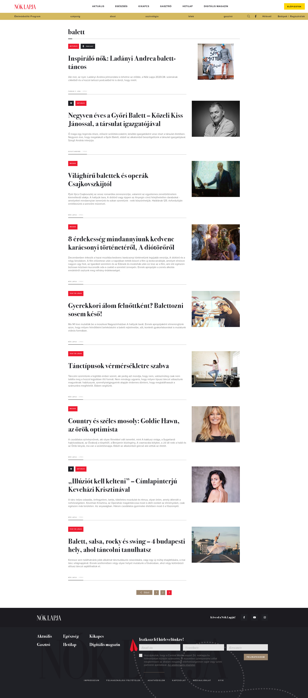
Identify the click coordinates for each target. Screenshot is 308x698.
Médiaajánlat (202, 680)
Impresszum (91, 680)
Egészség (121, 6)
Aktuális (98, 6)
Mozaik (73, 163)
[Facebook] (255, 16)
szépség (75, 16)
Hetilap (188, 6)
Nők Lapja (25, 6)
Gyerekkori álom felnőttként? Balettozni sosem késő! (125, 309)
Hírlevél (266, 16)
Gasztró (166, 6)
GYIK (221, 680)
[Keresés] (248, 16)
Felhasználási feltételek (123, 680)
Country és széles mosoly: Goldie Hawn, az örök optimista (124, 424)
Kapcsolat (179, 680)
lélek (191, 16)
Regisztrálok (297, 16)
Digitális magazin (216, 6)
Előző (146, 592)
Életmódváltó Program (27, 16)
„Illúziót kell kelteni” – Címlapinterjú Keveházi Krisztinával (122, 485)
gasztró (228, 16)
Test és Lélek (76, 293)
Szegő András (74, 151)
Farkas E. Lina (74, 91)
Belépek (282, 16)
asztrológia (152, 16)
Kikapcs (143, 6)
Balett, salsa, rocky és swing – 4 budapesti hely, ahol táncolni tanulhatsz (126, 545)
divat (113, 16)
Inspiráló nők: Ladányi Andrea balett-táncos (122, 62)
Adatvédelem (156, 680)
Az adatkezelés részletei (181, 665)
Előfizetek (294, 6)
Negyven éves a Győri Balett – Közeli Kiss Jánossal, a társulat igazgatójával (125, 119)
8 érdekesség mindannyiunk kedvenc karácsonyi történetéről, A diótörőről (121, 242)
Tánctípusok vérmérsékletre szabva (118, 365)
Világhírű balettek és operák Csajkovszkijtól (108, 179)
